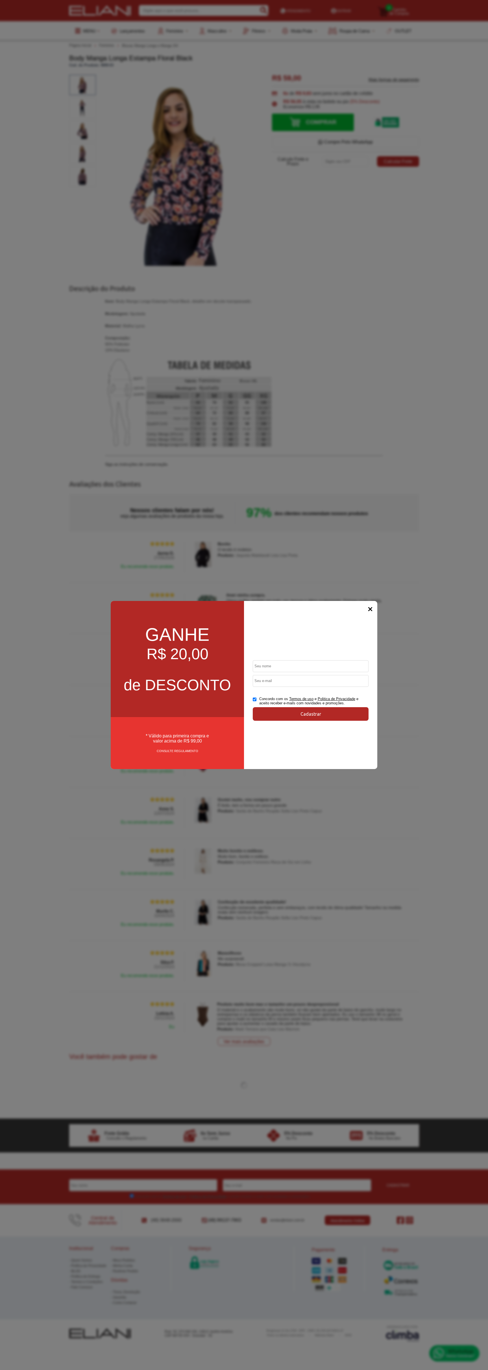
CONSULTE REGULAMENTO (177, 751)
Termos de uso (301, 699)
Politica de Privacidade (336, 699)
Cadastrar (310, 714)
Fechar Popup (370, 609)
